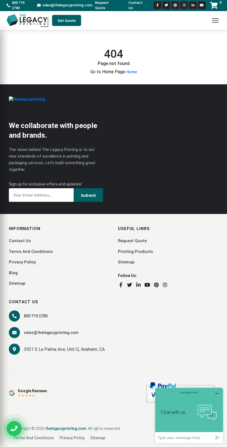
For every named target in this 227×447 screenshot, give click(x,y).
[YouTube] (147, 284)
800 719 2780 (18, 5)
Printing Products (135, 251)
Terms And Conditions (31, 251)
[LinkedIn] (193, 5)
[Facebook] (157, 5)
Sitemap (17, 283)
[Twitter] (166, 5)
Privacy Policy (22, 262)
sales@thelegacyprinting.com (67, 5)
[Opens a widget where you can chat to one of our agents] (189, 415)
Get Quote (67, 20)
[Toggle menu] (215, 20)
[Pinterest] (175, 5)
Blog (13, 272)
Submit (88, 195)
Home (131, 72)
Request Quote (102, 5)
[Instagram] (184, 5)
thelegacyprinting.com (65, 428)
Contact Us (135, 5)
